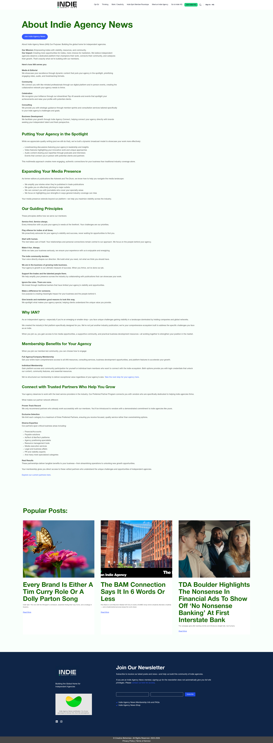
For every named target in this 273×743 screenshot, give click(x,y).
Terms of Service (143, 741)
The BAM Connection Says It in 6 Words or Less (133, 592)
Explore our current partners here (36, 475)
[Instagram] (61, 721)
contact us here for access (143, 683)
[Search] (200, 5)
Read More (27, 612)
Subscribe (190, 694)
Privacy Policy (129, 741)
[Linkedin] (56, 721)
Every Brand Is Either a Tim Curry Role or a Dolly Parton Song (58, 592)
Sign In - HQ (209, 5)
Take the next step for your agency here (122, 377)
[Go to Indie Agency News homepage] (67, 5)
